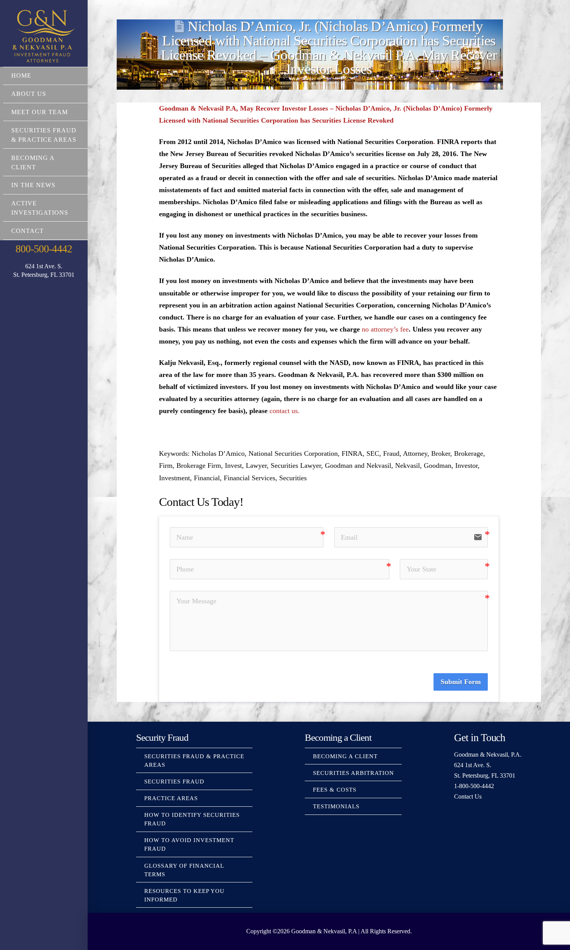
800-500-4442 (44, 249)
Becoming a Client (32, 162)
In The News (33, 185)
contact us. (284, 411)
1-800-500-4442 (474, 786)
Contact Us (468, 796)
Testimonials (336, 806)
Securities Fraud (174, 781)
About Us (28, 93)
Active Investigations (39, 208)
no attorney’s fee (385, 329)
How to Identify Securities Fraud (192, 819)
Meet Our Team (39, 112)
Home (21, 75)
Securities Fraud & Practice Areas (43, 135)
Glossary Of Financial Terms (184, 870)
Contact (27, 231)
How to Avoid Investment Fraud (189, 844)
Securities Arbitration (353, 773)
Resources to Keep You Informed (184, 895)
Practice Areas (171, 798)
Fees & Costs (334, 790)
